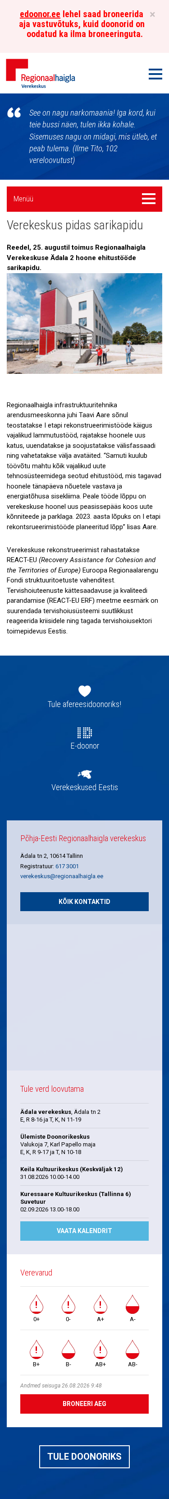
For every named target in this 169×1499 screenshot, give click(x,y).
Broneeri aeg (84, 1403)
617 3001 (67, 866)
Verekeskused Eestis (84, 787)
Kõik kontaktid (84, 901)
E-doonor (84, 746)
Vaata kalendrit (84, 1230)
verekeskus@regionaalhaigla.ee (61, 876)
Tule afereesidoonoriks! (84, 704)
